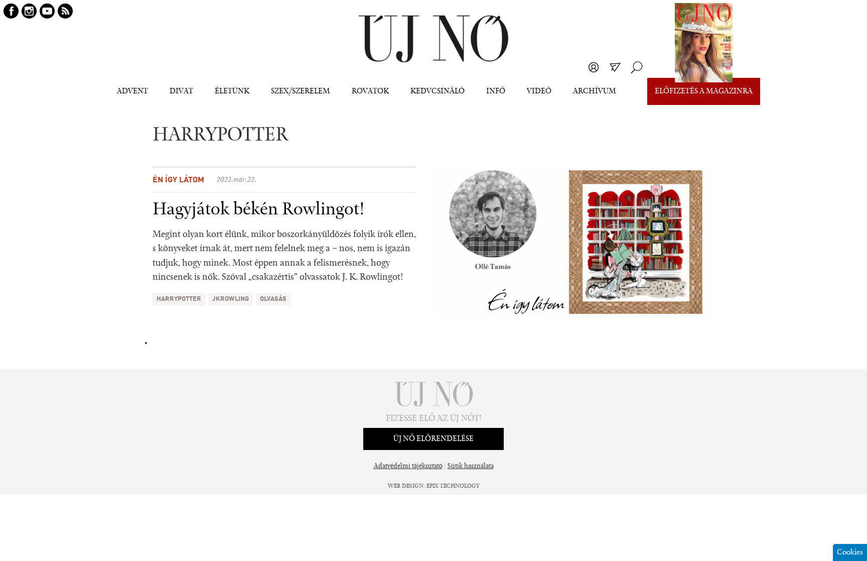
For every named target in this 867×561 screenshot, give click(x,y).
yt (47, 11)
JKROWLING (230, 299)
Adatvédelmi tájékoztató (408, 466)
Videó (539, 91)
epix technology (453, 486)
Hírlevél (615, 67)
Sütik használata (471, 466)
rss (65, 11)
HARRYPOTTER (179, 299)
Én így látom (178, 180)
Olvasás (273, 299)
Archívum (594, 91)
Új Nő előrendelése (433, 439)
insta (29, 11)
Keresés (636, 67)
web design (405, 486)
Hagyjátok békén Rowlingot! (259, 210)
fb (11, 11)
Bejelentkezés (593, 67)
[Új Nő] (433, 39)
